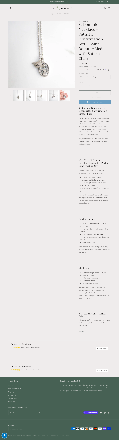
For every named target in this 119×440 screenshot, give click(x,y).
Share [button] (82, 331)
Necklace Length (83, 73)
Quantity (81, 82)
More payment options (95, 97)
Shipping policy (65, 435)
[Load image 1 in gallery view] (18, 95)
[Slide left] (10, 95)
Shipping (81, 66)
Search (10, 385)
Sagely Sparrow (17, 435)
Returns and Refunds (14, 388)
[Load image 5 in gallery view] (65, 95)
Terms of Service (13, 398)
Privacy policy (45, 435)
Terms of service (55, 435)
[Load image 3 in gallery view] (41, 95)
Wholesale (11, 402)
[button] (10, 8)
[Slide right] (73, 95)
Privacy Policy (12, 395)
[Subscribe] (40, 412)
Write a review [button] (102, 348)
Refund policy (36, 435)
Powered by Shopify (26, 435)
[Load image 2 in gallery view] (30, 95)
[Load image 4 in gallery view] (53, 95)
